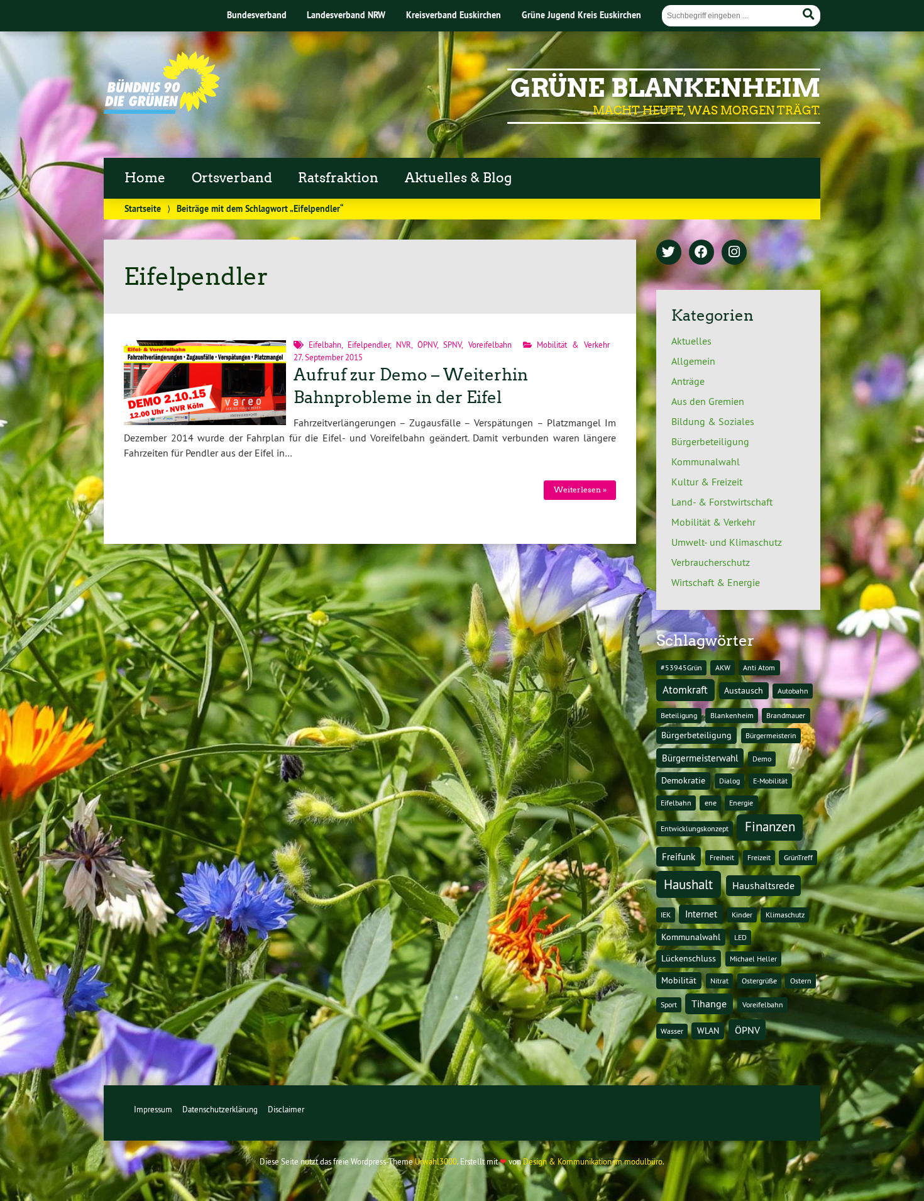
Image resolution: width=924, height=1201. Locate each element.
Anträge (688, 381)
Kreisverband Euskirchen (453, 15)
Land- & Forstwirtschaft (722, 501)
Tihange (709, 1003)
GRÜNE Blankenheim (665, 88)
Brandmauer (785, 715)
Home (144, 178)
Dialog (729, 780)
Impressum (153, 1109)
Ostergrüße (759, 980)
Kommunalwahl (705, 461)
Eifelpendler (369, 345)
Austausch (743, 690)
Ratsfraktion (338, 178)
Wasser (672, 1031)
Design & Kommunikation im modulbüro (593, 1161)
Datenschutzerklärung (220, 1109)
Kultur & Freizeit (706, 481)
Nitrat (719, 980)
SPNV (452, 345)
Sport (669, 1004)
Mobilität (678, 980)
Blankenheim (732, 715)
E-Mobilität (770, 780)
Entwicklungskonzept (695, 828)
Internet (701, 914)
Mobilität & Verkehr (573, 345)
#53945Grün (681, 667)
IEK (666, 914)
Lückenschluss (688, 958)
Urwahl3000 (436, 1161)
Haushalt (688, 884)
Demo (761, 758)
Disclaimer (286, 1109)
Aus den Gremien (707, 401)
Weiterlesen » (580, 489)
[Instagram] (734, 252)
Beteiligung (679, 715)
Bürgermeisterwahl (700, 758)
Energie (741, 802)
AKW (722, 667)
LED (740, 937)
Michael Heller (753, 958)
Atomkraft (685, 690)
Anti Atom (759, 667)
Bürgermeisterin (770, 735)
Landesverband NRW (346, 15)
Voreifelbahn (490, 345)
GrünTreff (798, 857)
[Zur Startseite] (162, 110)
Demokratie (683, 780)
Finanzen (770, 826)
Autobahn (793, 690)
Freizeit (759, 857)
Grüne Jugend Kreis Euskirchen (581, 15)
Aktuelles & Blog (458, 178)
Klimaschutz (785, 914)
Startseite (142, 208)
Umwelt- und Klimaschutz (726, 542)
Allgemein (693, 361)
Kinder (742, 914)
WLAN (708, 1030)
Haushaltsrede (763, 885)
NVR (403, 345)
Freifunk (678, 857)
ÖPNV (427, 345)
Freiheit (722, 857)
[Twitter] (668, 252)
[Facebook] (701, 252)
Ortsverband (232, 178)
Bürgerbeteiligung (710, 441)
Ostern (800, 980)
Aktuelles (691, 341)
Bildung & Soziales (712, 421)
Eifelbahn (325, 345)
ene (711, 802)
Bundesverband (257, 15)
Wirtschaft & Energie (715, 582)
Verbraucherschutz (710, 562)
